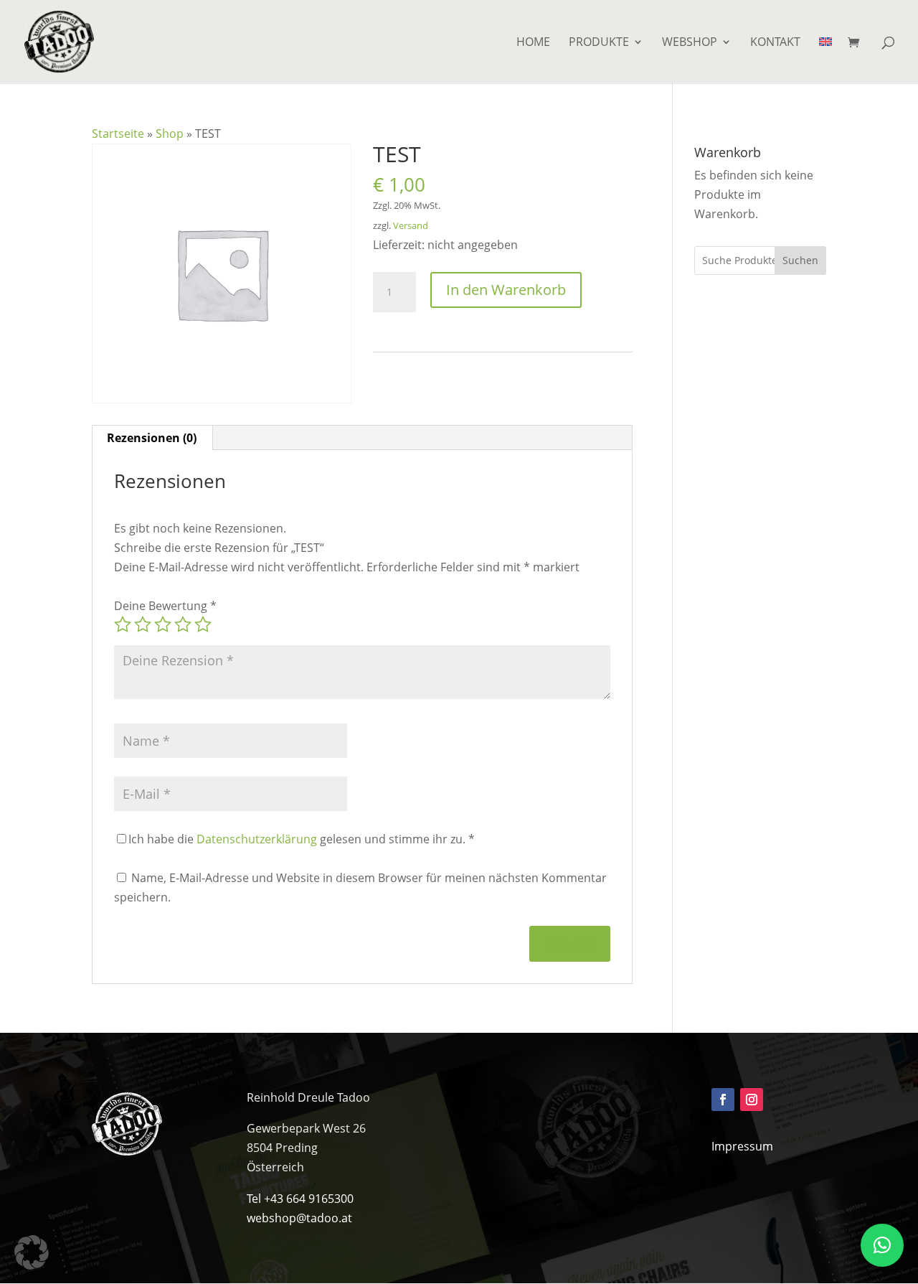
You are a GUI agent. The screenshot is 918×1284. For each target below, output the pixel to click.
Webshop (689, 43)
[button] (31, 1252)
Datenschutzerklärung (257, 839)
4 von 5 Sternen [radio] (182, 624)
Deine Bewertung (165, 606)
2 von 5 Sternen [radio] (142, 624)
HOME (533, 43)
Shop (170, 133)
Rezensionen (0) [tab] (152, 438)
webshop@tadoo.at (299, 1218)
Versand (410, 225)
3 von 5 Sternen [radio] (162, 624)
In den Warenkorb (506, 289)
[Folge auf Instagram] (751, 1099)
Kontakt (775, 43)
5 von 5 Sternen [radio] (203, 624)
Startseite (118, 133)
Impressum (742, 1146)
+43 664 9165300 (309, 1198)
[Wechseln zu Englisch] (825, 60)
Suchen (800, 260)
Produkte (599, 43)
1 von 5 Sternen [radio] (122, 624)
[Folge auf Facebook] (722, 1099)
